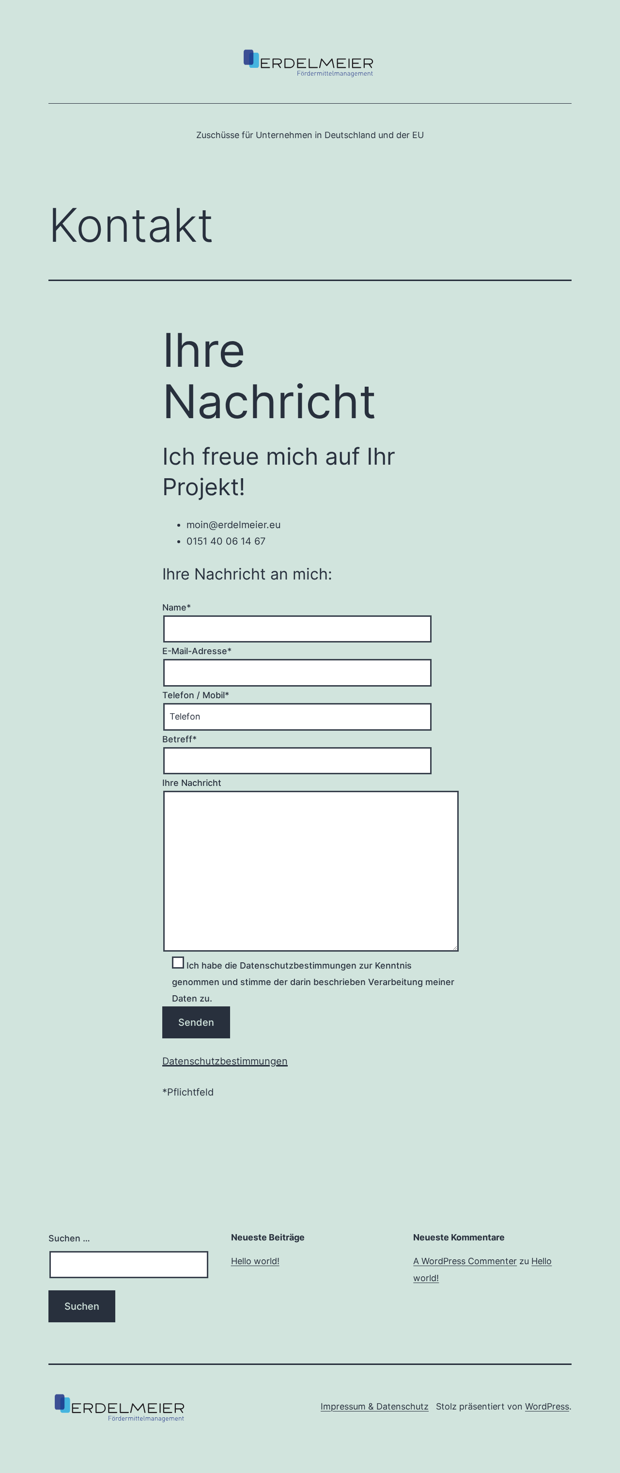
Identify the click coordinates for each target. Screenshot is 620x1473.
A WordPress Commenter (465, 1261)
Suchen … (69, 1238)
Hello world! (255, 1261)
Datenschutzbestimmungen (225, 1061)
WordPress (547, 1406)
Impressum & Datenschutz (375, 1406)
